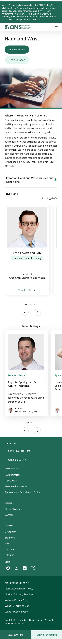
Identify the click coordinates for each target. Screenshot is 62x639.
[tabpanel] (27, 250)
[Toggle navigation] (56, 27)
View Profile (24, 290)
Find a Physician (16, 49)
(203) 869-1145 (15, 634)
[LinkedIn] (24, 568)
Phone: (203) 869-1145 (19, 450)
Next (37, 312)
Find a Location (17, 59)
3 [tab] (34, 304)
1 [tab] (26, 304)
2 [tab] (30, 304)
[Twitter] (33, 568)
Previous (25, 312)
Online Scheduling (46, 634)
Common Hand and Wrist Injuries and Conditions (29, 179)
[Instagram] (16, 568)
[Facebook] (8, 568)
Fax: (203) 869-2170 (17, 459)
